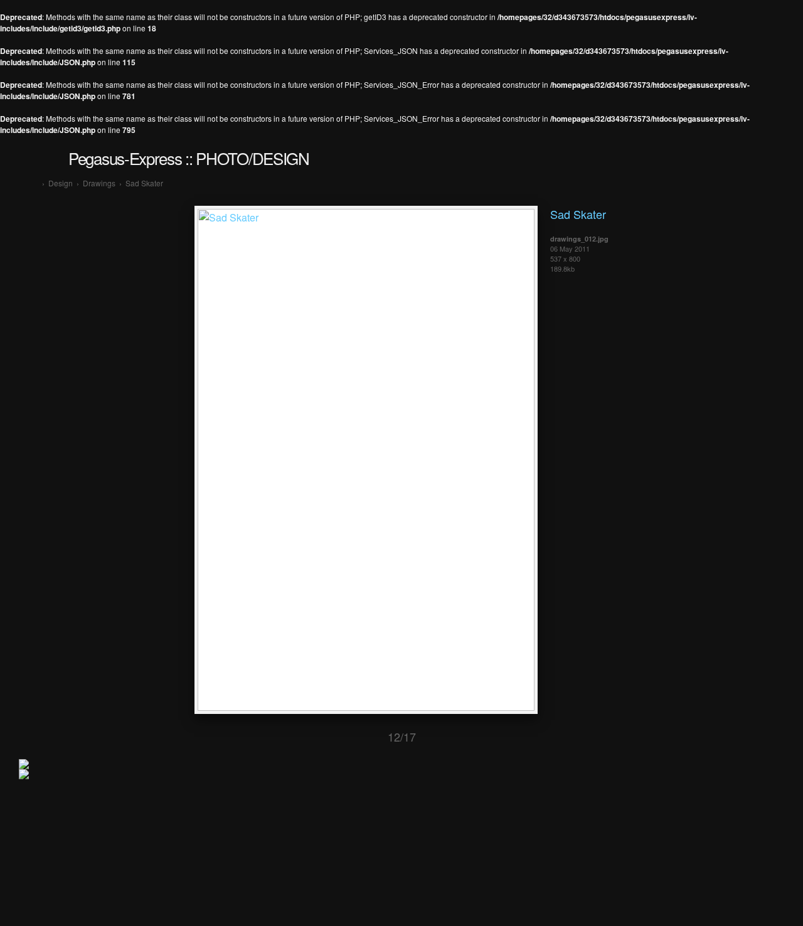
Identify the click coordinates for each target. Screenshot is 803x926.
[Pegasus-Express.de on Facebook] (24, 775)
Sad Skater (144, 183)
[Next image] (456, 736)
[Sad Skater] (366, 707)
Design (60, 183)
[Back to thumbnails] (304, 736)
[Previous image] (346, 736)
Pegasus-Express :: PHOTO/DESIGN (188, 157)
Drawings (99, 183)
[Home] (34, 183)
